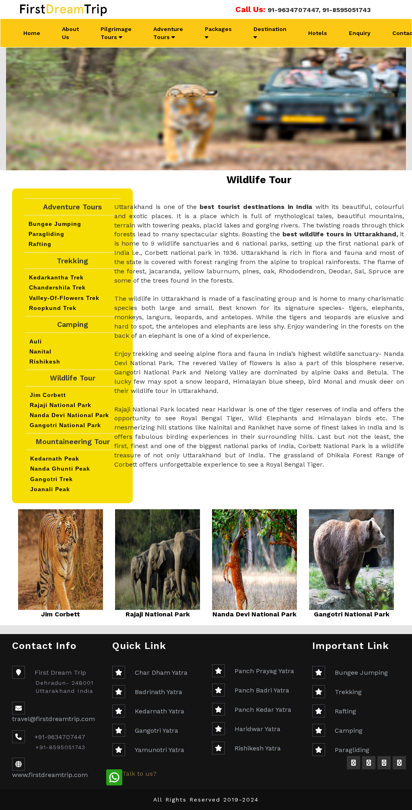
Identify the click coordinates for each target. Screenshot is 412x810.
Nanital (40, 351)
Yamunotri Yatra (159, 750)
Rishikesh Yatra (258, 748)
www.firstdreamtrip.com (50, 775)
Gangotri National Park (65, 425)
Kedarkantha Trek (56, 277)
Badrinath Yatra (158, 692)
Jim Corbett (48, 395)
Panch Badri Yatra (262, 690)
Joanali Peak (50, 489)
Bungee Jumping (55, 224)
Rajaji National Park (60, 405)
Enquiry (360, 33)
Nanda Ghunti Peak (60, 468)
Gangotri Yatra (156, 730)
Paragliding (46, 234)
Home (31, 33)
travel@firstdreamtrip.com (53, 719)
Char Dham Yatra (161, 672)
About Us (70, 33)
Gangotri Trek (51, 479)
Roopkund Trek (52, 308)
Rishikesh (44, 361)
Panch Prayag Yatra (264, 671)
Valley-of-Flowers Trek (64, 298)
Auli (35, 341)
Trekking (348, 692)
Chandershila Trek (57, 287)
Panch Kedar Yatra (263, 709)
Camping (349, 730)
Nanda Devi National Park (69, 415)
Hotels (317, 33)
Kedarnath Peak (54, 458)
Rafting (40, 244)
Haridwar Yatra (257, 729)
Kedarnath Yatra (159, 711)
